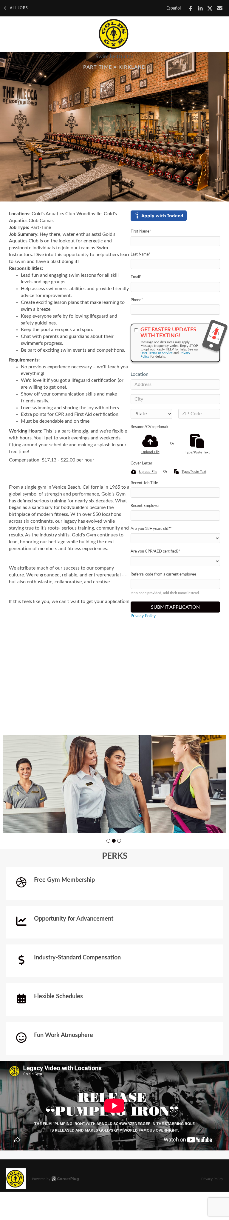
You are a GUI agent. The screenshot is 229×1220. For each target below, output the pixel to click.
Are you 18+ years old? (151, 529)
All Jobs (19, 8)
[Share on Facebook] (190, 8)
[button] (108, 841)
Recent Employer (145, 506)
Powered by (41, 1179)
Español (173, 8)
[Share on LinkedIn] (200, 8)
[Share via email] (219, 8)
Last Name (141, 254)
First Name (141, 231)
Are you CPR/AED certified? (155, 551)
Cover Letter (141, 463)
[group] (114, 784)
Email (136, 277)
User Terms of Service (156, 353)
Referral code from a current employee (163, 574)
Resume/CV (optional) (149, 427)
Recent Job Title (144, 483)
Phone (137, 300)
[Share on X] (210, 8)
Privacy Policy (143, 616)
